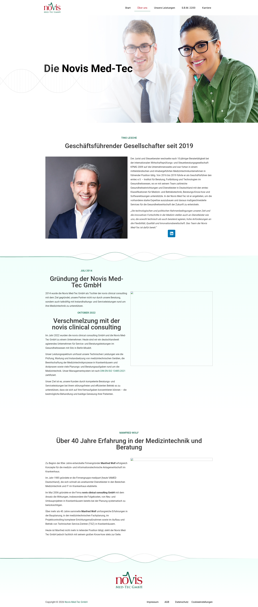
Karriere (206, 7)
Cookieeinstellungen (202, 602)
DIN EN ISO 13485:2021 (112, 370)
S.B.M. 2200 (188, 7)
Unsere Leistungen (164, 7)
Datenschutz (181, 602)
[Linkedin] (171, 233)
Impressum (153, 602)
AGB (167, 602)
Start (128, 7)
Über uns (142, 7)
